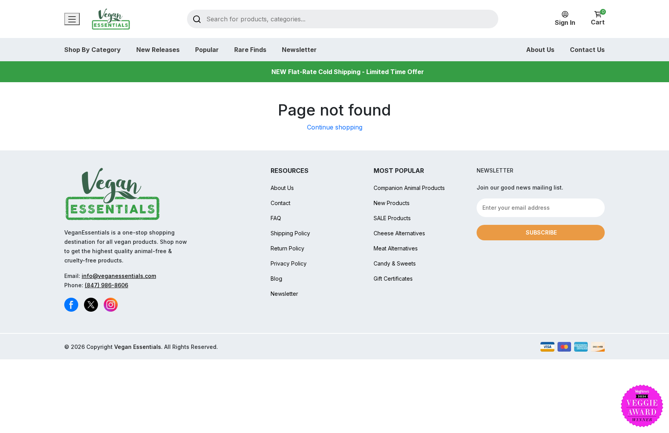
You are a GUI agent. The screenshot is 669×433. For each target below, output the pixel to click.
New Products (392, 203)
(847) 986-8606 (106, 285)
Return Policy (287, 248)
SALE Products (392, 218)
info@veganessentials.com (119, 276)
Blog (276, 278)
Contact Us (587, 50)
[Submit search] (197, 19)
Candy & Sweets (395, 263)
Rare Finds (250, 50)
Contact (280, 203)
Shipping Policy (290, 233)
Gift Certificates (393, 278)
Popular (207, 50)
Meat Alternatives (396, 248)
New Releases (158, 50)
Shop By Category (92, 50)
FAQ (276, 218)
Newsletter (299, 50)
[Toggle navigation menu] (72, 19)
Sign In (565, 22)
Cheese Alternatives (399, 233)
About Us (540, 50)
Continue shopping (334, 127)
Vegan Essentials (137, 346)
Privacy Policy (289, 263)
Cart (598, 18)
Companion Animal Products (409, 188)
